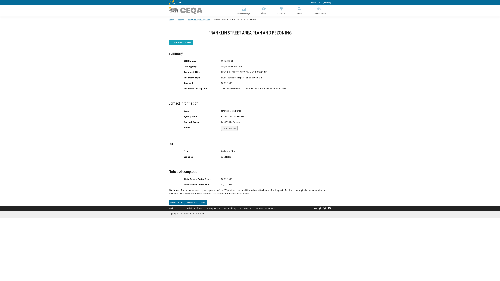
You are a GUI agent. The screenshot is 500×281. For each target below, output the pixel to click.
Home (171, 19)
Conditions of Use (193, 208)
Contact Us (315, 2)
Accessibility (230, 208)
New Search (192, 202)
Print (203, 202)
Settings (328, 3)
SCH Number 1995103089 (199, 19)
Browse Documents (265, 208)
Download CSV (176, 202)
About (263, 13)
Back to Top (174, 208)
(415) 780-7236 (229, 128)
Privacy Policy (213, 208)
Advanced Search (319, 13)
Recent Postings (243, 13)
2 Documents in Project (180, 42)
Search (299, 13)
